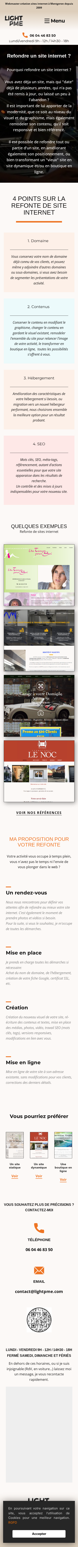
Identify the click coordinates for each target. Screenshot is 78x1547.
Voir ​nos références (39, 812)
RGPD (12, 1522)
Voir (14, 1176)
